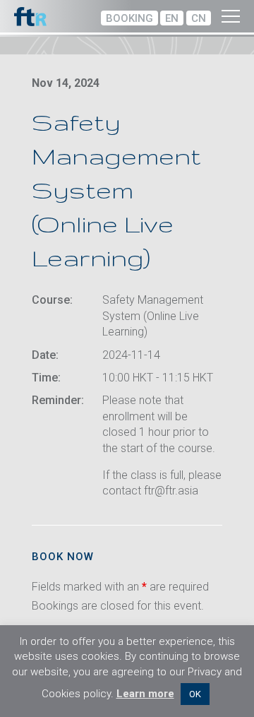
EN (172, 18)
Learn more (145, 693)
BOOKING (129, 18)
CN (198, 18)
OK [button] (195, 694)
